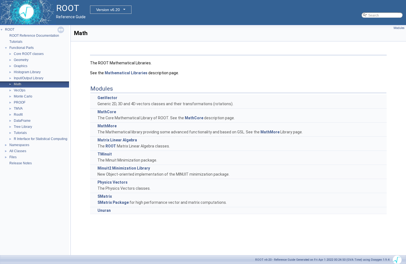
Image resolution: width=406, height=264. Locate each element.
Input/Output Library (28, 78)
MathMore (107, 126)
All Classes (17, 151)
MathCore (106, 112)
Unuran (104, 210)
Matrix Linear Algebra (117, 140)
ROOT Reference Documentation (34, 36)
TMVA (18, 108)
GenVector (107, 98)
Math (17, 84)
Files (13, 157)
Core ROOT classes (29, 54)
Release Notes (20, 163)
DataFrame (22, 121)
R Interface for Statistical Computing (40, 139)
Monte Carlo (23, 96)
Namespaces (19, 145)
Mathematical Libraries (126, 73)
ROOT (9, 29)
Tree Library (23, 127)
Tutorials (15, 42)
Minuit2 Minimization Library (123, 168)
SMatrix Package (113, 202)
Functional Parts (21, 48)
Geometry (21, 60)
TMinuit (104, 154)
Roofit (18, 115)
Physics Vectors (112, 182)
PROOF (19, 102)
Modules (399, 28)
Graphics (20, 66)
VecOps (19, 90)
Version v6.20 (108, 9)
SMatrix (104, 196)
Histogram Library (27, 72)
